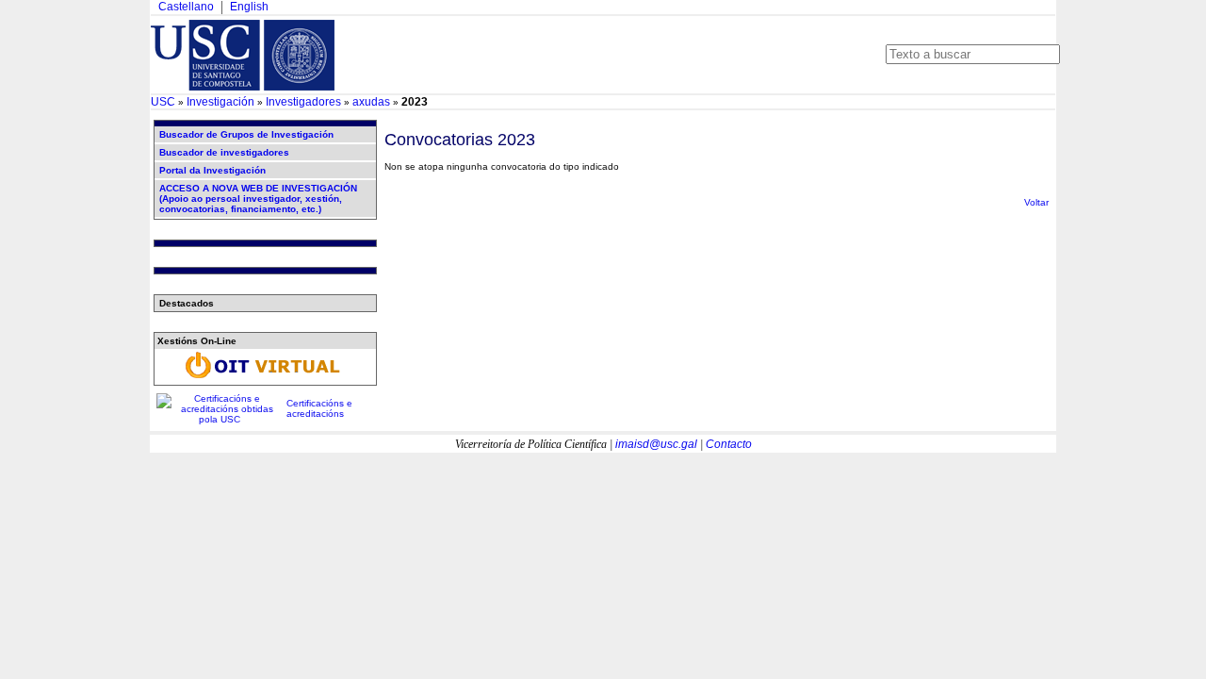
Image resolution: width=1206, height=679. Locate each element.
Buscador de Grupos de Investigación (246, 134)
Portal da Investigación (212, 170)
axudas (371, 101)
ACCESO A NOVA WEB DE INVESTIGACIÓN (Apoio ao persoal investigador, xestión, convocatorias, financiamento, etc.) (258, 198)
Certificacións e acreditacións (319, 408)
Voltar (1036, 202)
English (249, 6)
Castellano (186, 6)
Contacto (729, 444)
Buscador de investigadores (224, 152)
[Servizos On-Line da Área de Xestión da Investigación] (265, 378)
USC (163, 101)
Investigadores (303, 101)
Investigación (220, 101)
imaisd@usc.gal (656, 444)
